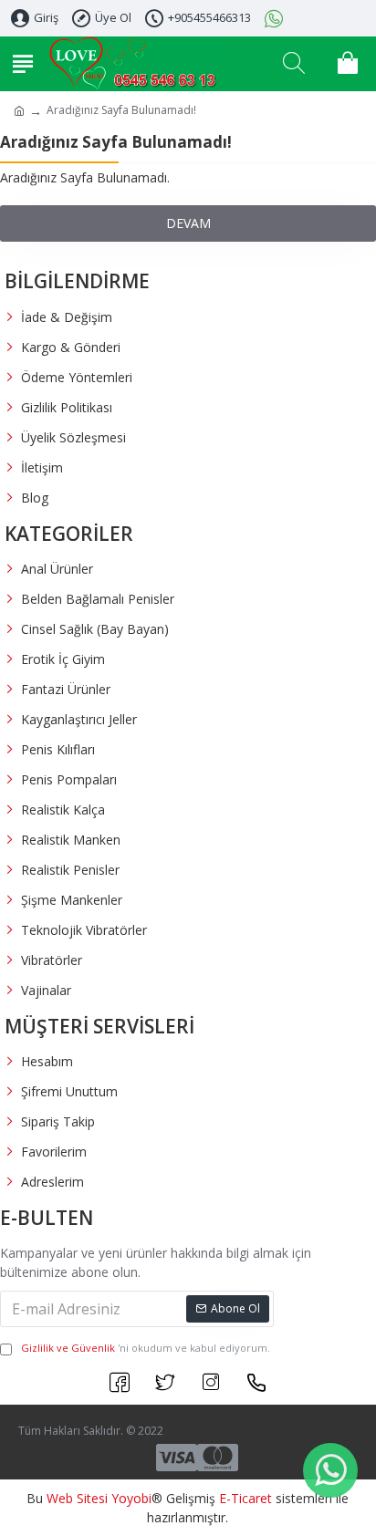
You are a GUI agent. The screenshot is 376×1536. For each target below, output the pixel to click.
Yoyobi (131, 1498)
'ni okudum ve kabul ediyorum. (145, 1347)
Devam (188, 223)
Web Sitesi (77, 1498)
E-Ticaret (245, 1498)
